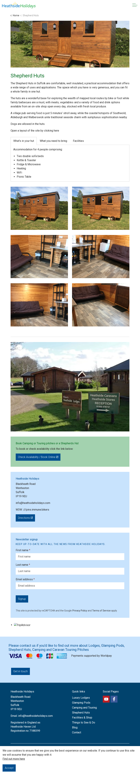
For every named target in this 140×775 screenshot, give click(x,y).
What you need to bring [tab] (53, 140)
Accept (9, 768)
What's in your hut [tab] (23, 140)
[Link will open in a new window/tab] (106, 699)
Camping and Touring (84, 707)
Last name (23, 564)
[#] (114, 699)
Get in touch (20, 671)
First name (23, 550)
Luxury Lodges (81, 697)
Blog (75, 727)
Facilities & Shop (82, 717)
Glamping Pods (81, 702)
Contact (76, 732)
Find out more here (14, 758)
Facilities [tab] (78, 140)
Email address (25, 579)
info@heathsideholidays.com (33, 503)
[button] (39, 208)
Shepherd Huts (81, 712)
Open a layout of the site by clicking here (35, 130)
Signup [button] (22, 598)
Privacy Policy (79, 610)
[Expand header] (135, 5)
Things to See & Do (83, 722)
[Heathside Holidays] (19, 5)
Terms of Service (101, 610)
